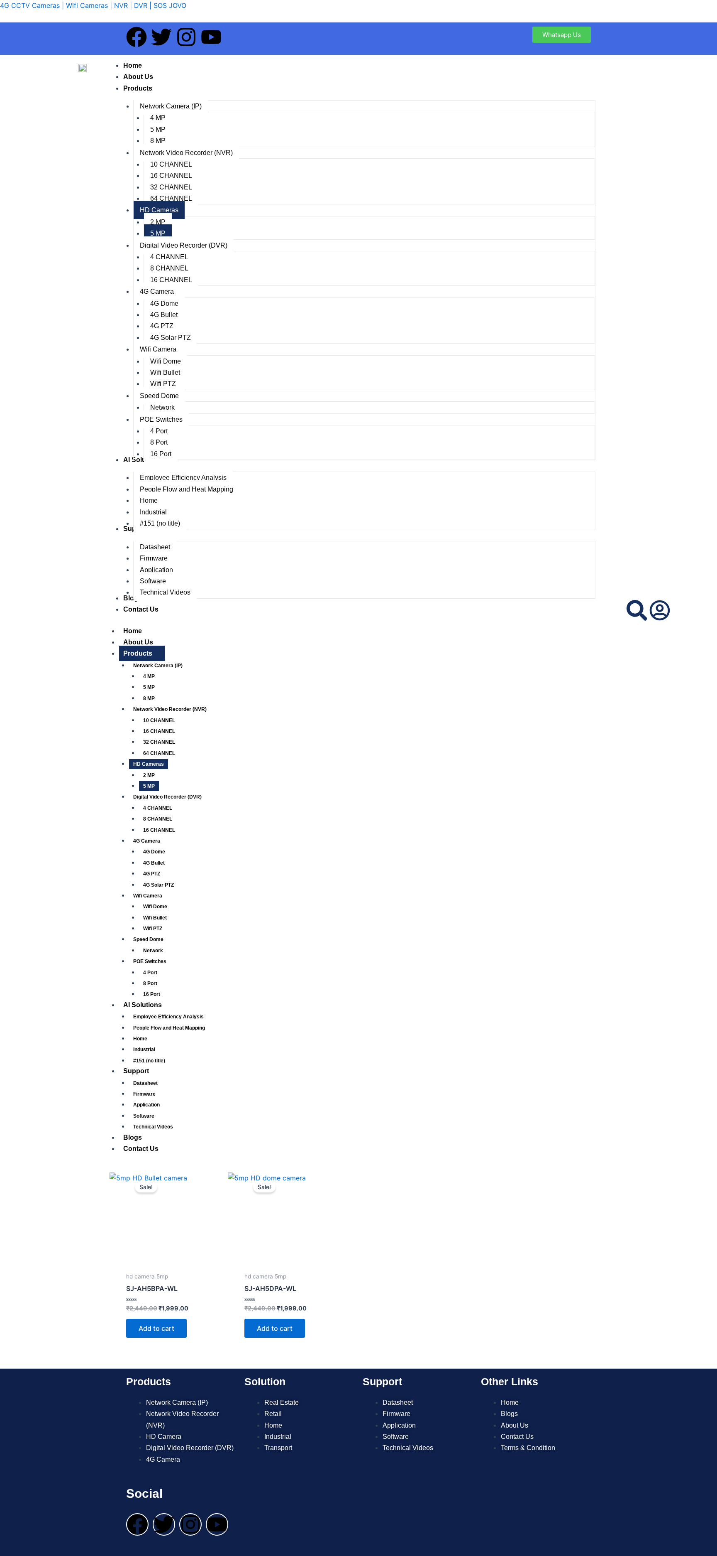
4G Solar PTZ (158, 885)
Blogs (132, 1137)
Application (146, 1105)
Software (143, 1116)
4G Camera (146, 841)
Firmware (144, 1094)
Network (153, 951)
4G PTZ (151, 874)
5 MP (149, 687)
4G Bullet (154, 863)
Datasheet (145, 1083)
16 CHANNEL (159, 731)
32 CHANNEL (159, 742)
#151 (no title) (149, 1061)
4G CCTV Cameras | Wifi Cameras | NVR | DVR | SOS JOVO (93, 5)
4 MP (149, 676)
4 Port (150, 973)
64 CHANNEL (159, 753)
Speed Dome (148, 939)
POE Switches (149, 961)
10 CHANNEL (159, 720)
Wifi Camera (147, 896)
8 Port (150, 983)
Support (136, 1070)
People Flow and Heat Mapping (169, 1028)
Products (137, 653)
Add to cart (156, 1328)
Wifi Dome (155, 907)
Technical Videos (153, 1127)
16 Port (151, 994)
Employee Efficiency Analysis (168, 1017)
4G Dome (154, 852)
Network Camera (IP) (158, 666)
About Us (138, 642)
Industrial (144, 1049)
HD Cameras (148, 764)
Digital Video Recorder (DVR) (167, 797)
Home (132, 630)
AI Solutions (142, 1004)
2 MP (149, 775)
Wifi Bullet (155, 918)
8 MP (149, 698)
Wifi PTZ (152, 929)
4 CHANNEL (157, 808)
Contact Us (141, 1148)
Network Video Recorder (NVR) (170, 709)
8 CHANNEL (157, 819)
